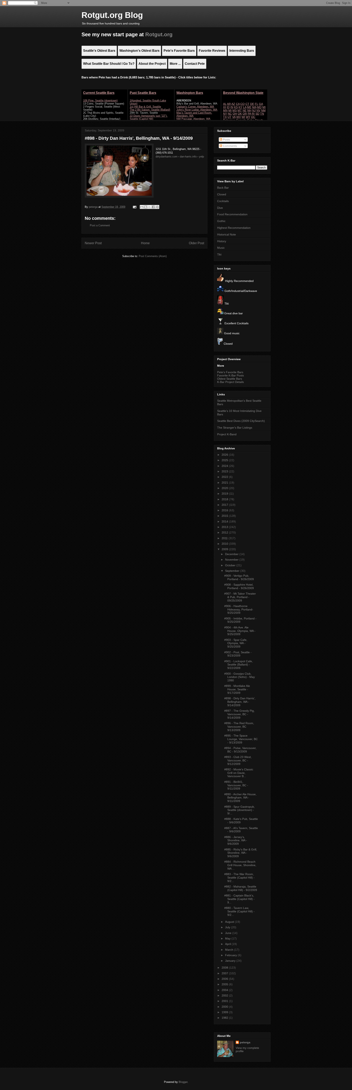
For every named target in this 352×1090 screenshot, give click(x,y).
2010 (225, 543)
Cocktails (223, 201)
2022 (225, 476)
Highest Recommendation (234, 227)
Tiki (219, 254)
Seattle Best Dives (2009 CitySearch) (241, 420)
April (228, 944)
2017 (225, 504)
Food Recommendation (232, 214)
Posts (226, 139)
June (228, 933)
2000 (225, 1006)
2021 (225, 482)
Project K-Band (226, 434)
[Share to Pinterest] (157, 207)
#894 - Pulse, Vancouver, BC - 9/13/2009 (240, 749)
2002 (225, 995)
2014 (225, 521)
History (221, 241)
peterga (245, 1042)
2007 (225, 973)
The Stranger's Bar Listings (234, 427)
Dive (220, 207)
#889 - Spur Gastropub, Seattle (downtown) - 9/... (239, 810)
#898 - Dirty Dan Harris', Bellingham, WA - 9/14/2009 (239, 702)
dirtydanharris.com (166, 156)
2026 (225, 454)
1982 (225, 1017)
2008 (225, 967)
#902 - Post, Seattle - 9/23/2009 (238, 654)
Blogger (183, 1081)
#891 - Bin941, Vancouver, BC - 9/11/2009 (236, 785)
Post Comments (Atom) (153, 256)
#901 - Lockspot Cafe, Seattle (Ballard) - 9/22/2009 (238, 665)
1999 (225, 1012)
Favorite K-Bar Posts (230, 375)
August (230, 921)
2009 (225, 549)
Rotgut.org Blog (112, 15)
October (230, 565)
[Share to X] (149, 207)
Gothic (221, 221)
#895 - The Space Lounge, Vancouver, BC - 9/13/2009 (241, 739)
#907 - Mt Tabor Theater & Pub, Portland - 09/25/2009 (240, 597)
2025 (225, 460)
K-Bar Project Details (230, 382)
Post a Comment (100, 225)
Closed (221, 194)
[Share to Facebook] (153, 207)
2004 (225, 990)
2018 (225, 499)
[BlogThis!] (146, 207)
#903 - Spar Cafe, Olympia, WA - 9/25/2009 (235, 643)
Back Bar (223, 187)
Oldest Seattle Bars (229, 378)
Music (221, 247)
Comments (229, 145)
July (228, 927)
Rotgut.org (159, 34)
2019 (225, 493)
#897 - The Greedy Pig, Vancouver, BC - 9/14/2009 (239, 714)
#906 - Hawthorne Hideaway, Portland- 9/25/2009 (238, 609)
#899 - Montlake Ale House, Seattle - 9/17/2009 (237, 689)
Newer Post (93, 243)
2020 (225, 488)
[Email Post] (134, 206)
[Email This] (142, 207)
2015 (225, 515)
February (231, 955)
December (232, 554)
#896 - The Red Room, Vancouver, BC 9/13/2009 (239, 727)
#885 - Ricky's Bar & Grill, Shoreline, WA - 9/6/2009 (240, 853)
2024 (225, 465)
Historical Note (226, 234)
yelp (201, 156)
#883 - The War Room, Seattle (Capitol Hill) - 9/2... (239, 877)
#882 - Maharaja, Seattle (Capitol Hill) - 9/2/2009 (240, 888)
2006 (225, 978)
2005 (225, 984)
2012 (225, 532)
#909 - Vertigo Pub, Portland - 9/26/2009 (239, 577)
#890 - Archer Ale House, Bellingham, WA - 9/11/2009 (240, 798)
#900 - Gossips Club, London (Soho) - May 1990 (239, 677)
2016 (225, 510)
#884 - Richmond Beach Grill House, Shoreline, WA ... (240, 865)
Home (145, 243)
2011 (225, 538)
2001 (225, 1001)
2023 (225, 471)
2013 (225, 527)
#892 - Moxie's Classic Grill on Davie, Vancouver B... (238, 773)
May (228, 938)
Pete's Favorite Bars (230, 372)
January (230, 960)
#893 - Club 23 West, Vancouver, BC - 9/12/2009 (238, 760)
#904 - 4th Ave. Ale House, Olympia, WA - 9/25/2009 (239, 631)
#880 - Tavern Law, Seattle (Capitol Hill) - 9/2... (239, 911)
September (232, 570)
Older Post (196, 243)
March (229, 949)
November (232, 559)
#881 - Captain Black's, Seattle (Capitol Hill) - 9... (239, 899)
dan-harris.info (188, 156)
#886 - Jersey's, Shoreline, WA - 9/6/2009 (235, 840)
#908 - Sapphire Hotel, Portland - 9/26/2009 (239, 586)
